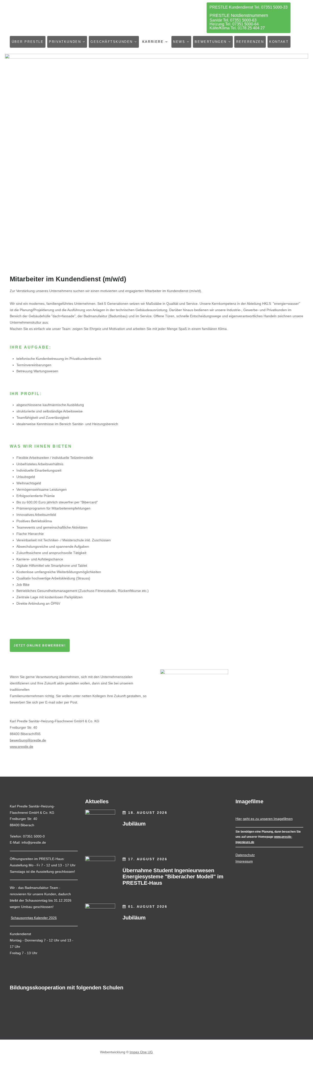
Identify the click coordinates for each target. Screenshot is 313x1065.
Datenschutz (245, 855)
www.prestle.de (21, 746)
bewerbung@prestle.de (28, 740)
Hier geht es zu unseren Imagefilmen (264, 819)
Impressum (244, 861)
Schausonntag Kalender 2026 (34, 918)
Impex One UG (141, 1052)
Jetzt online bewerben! (40, 645)
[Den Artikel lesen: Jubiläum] (100, 825)
